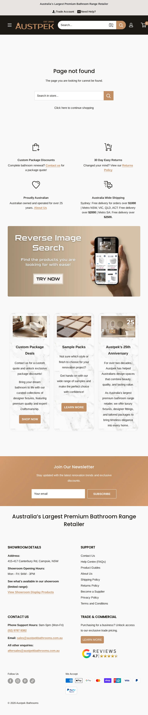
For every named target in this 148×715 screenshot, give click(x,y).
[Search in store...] (109, 95)
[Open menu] (10, 25)
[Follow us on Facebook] (10, 681)
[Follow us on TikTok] (32, 681)
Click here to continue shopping (74, 107)
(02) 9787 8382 (17, 630)
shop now (30, 419)
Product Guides (90, 567)
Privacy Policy (90, 597)
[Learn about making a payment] (103, 686)
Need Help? (88, 11)
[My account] (131, 25)
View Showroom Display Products (31, 592)
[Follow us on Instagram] (17, 681)
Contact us (53, 165)
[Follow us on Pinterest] (25, 681)
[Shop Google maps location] (100, 649)
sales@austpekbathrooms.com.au (40, 638)
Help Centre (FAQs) (93, 561)
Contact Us (88, 555)
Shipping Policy (90, 579)
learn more (74, 407)
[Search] (121, 25)
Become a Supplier (93, 591)
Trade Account (65, 11)
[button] (143, 25)
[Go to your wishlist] (137, 24)
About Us (40, 207)
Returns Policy (90, 585)
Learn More (92, 639)
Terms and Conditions (94, 603)
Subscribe (101, 493)
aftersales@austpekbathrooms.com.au (34, 650)
